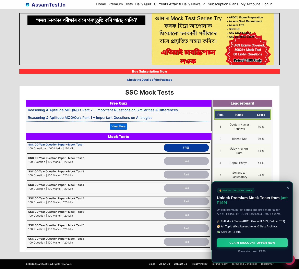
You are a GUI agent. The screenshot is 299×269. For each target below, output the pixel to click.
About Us (164, 263)
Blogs (152, 263)
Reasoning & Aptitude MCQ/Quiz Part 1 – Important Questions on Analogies (90, 118)
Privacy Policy (199, 263)
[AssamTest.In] (28, 5)
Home (101, 4)
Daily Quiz (143, 4)
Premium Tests (120, 4)
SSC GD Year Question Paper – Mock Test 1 (56, 144)
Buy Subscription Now (149, 71)
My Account (250, 4)
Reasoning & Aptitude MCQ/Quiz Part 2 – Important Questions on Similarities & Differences (103, 110)
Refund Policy (220, 263)
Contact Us (180, 263)
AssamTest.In (49, 5)
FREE (186, 147)
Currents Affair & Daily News (177, 4)
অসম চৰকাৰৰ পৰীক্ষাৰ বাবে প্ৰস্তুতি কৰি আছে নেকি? (86, 20)
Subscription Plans (223, 4)
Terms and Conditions (244, 263)
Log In (267, 4)
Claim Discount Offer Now (252, 242)
